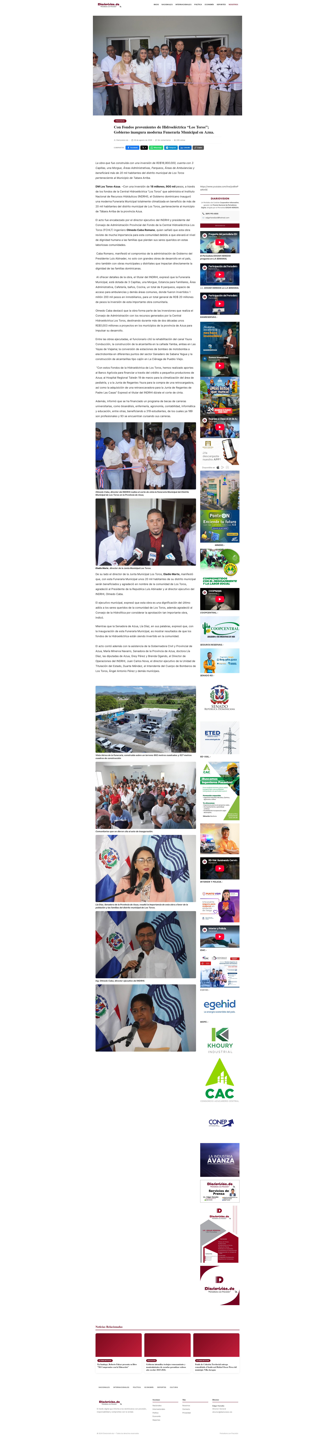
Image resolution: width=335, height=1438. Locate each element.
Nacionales (157, 1405)
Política (155, 1413)
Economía (156, 1416)
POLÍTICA (198, 4)
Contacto (186, 1409)
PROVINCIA (120, 121)
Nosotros (186, 1405)
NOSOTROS (233, 4)
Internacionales (159, 1409)
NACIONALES (167, 4)
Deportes (156, 1420)
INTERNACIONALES (183, 4)
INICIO (156, 4)
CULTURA (174, 1387)
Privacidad (186, 1413)
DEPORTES (221, 4)
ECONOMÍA (209, 4)
